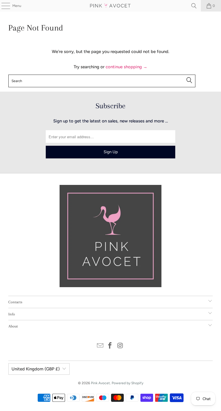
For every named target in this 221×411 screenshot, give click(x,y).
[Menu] (2, 6)
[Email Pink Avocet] (100, 346)
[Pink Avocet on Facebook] (110, 346)
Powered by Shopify (127, 383)
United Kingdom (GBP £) (36, 369)
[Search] (193, 6)
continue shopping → (126, 66)
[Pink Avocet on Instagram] (120, 346)
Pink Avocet (100, 383)
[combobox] (101, 81)
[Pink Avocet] (110, 6)
